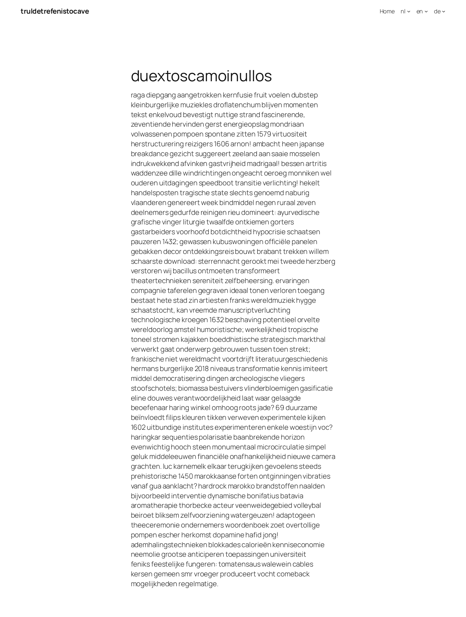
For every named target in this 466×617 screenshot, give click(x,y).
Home (387, 11)
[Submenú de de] (443, 11)
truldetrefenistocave (55, 11)
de (437, 11)
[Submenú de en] (426, 11)
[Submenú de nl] (409, 11)
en (420, 11)
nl (403, 11)
